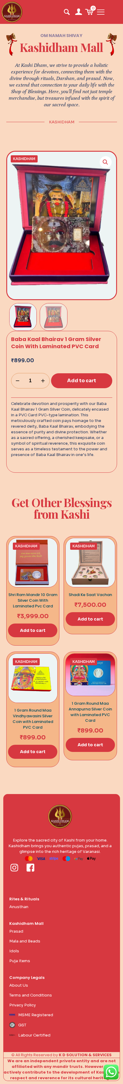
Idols (14, 951)
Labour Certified (34, 1035)
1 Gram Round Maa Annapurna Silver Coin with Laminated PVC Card (90, 712)
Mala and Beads (24, 941)
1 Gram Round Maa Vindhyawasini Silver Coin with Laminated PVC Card (33, 718)
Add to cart (81, 380)
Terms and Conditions (30, 995)
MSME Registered (35, 1014)
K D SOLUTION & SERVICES (85, 1055)
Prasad (16, 931)
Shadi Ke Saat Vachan (90, 595)
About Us (18, 985)
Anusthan (18, 906)
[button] (106, 162)
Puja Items (19, 960)
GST (22, 1025)
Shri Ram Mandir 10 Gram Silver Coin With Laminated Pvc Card (32, 600)
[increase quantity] (43, 380)
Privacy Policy (22, 1005)
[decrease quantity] (18, 380)
